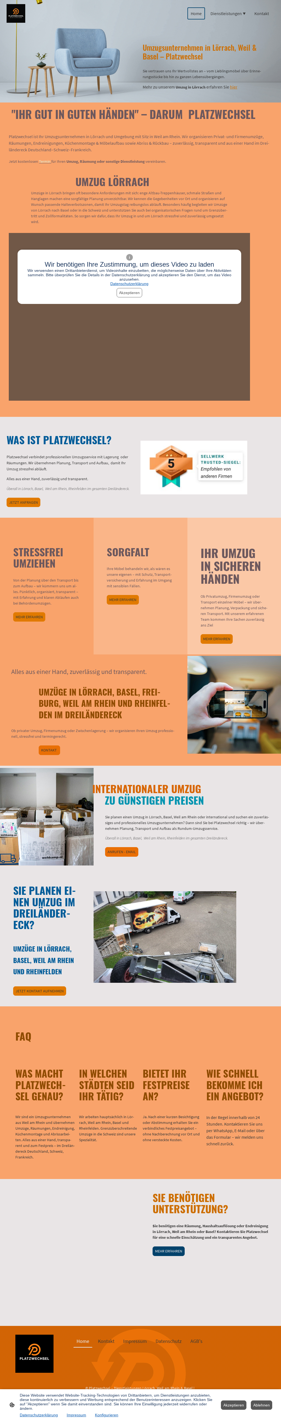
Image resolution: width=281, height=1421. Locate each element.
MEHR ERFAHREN (168, 1251)
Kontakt (49, 750)
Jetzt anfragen (23, 502)
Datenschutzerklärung (129, 283)
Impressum (76, 1415)
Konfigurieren (106, 1415)
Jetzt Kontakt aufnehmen (40, 991)
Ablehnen (261, 1405)
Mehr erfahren (29, 616)
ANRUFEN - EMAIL (122, 851)
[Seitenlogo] (16, 13)
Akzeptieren (129, 293)
